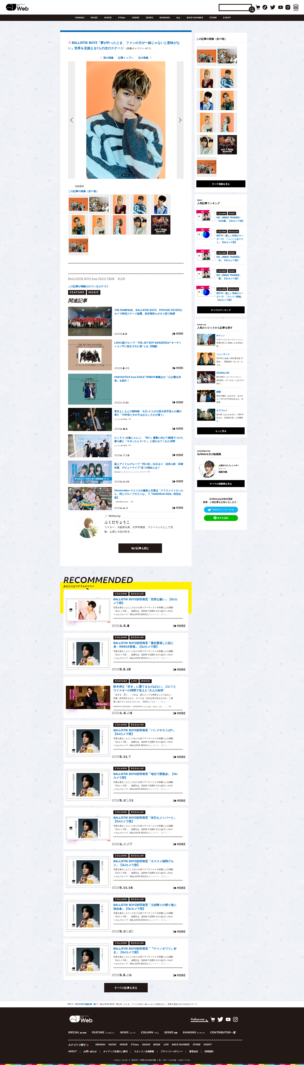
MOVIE (108, 18)
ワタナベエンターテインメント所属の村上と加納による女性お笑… (229, 342)
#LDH (121, 279)
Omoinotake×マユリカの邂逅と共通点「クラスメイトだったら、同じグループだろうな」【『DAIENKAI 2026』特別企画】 (149, 494)
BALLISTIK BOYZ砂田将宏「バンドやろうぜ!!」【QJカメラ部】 (144, 732)
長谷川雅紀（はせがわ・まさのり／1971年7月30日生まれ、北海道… (229, 398)
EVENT (227, 18)
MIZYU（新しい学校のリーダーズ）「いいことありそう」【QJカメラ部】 (229, 239)
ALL (178, 18)
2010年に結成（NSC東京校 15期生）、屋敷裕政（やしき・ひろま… (229, 361)
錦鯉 (218, 391)
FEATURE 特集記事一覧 (85, 1004)
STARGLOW (222, 372)
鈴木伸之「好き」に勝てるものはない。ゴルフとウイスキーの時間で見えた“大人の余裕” (144, 688)
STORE (213, 18)
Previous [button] (200, 469)
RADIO (146, 1045)
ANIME (135, 18)
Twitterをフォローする (223, 509)
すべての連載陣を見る (221, 483)
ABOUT (72, 1052)
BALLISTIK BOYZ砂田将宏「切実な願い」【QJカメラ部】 (145, 601)
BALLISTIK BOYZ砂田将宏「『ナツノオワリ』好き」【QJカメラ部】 (145, 950)
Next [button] (239, 469)
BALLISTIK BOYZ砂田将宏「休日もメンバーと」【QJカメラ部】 (145, 819)
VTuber (122, 18)
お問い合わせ (90, 1052)
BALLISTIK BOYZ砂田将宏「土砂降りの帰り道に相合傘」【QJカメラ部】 (145, 906)
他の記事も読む (140, 548)
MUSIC (94, 18)
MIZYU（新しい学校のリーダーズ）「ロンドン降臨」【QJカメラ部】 (229, 296)
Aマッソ (220, 335)
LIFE (166, 1045)
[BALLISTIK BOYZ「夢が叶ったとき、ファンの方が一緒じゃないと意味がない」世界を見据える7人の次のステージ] (78, 204)
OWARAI (79, 18)
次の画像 (143, 57)
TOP (69, 1004)
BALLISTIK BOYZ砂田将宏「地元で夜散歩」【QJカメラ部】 (145, 776)
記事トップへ (125, 57)
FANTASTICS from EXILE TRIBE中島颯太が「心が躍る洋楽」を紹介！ (147, 378)
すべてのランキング (221, 309)
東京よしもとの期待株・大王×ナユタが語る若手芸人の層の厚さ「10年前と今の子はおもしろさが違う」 (148, 412)
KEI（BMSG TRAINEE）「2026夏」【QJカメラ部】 (230, 219)
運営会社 (193, 1052)
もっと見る (220, 430)
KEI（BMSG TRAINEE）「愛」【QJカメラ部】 (228, 276)
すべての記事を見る (125, 987)
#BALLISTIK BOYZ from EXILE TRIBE (91, 279)
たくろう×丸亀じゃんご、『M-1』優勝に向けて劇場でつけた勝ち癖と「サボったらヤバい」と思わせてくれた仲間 (148, 439)
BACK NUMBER (195, 18)
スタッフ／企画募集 (144, 1052)
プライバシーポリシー (171, 1052)
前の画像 (108, 57)
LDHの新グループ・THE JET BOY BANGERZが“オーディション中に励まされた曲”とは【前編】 (147, 344)
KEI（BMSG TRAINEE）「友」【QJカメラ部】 (228, 258)
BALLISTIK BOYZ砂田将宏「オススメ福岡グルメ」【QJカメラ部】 (143, 863)
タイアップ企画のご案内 (115, 1052)
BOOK (156, 1045)
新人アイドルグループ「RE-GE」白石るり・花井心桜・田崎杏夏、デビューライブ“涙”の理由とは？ (148, 465)
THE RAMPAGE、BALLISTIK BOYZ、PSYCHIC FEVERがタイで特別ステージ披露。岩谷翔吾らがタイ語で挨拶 (148, 311)
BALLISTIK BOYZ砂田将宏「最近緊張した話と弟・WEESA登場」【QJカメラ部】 (143, 645)
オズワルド (222, 410)
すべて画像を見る (221, 183)
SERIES (149, 18)
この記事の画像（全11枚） (83, 191)
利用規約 (208, 1052)
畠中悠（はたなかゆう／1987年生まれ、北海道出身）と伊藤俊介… (230, 417)
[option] (221, 469)
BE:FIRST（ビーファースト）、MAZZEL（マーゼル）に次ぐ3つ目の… (230, 380)
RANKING (164, 18)
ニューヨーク (223, 354)
